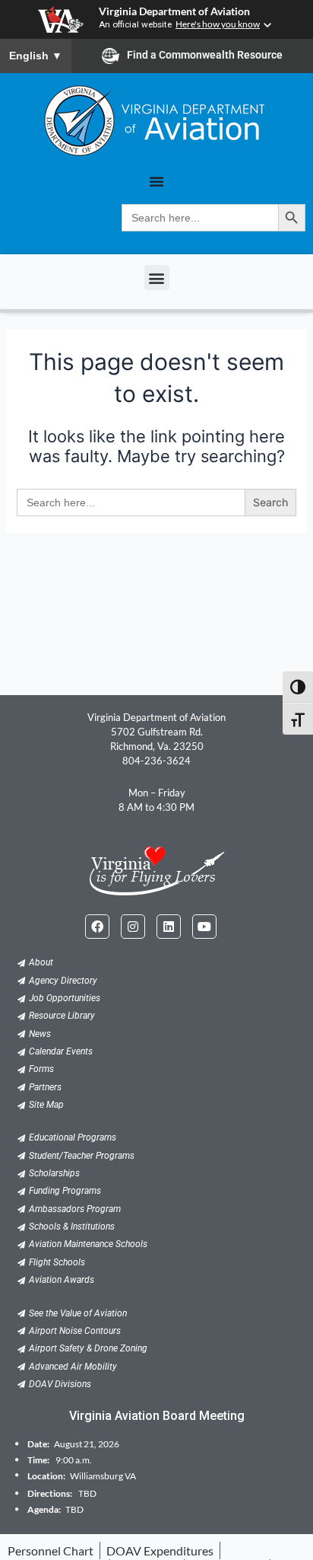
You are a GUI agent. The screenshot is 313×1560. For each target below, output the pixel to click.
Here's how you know (217, 24)
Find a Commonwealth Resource (205, 55)
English (35, 55)
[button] (156, 277)
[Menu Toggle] (156, 181)
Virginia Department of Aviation (174, 11)
